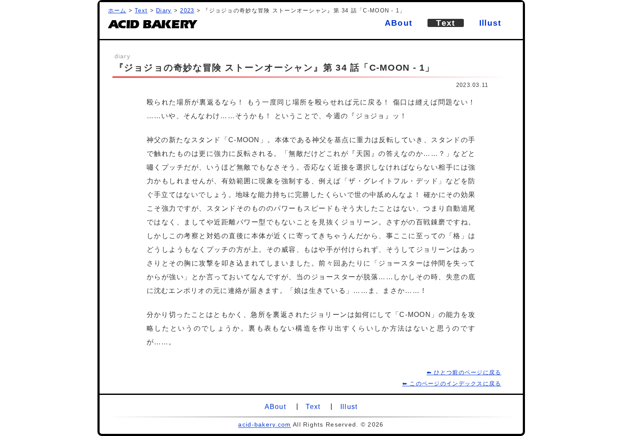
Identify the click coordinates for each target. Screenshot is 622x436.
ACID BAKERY (152, 26)
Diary (163, 10)
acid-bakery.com (264, 424)
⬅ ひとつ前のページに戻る (464, 372)
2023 (187, 10)
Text (141, 10)
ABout (398, 23)
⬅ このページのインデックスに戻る (451, 383)
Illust (490, 23)
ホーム (117, 10)
